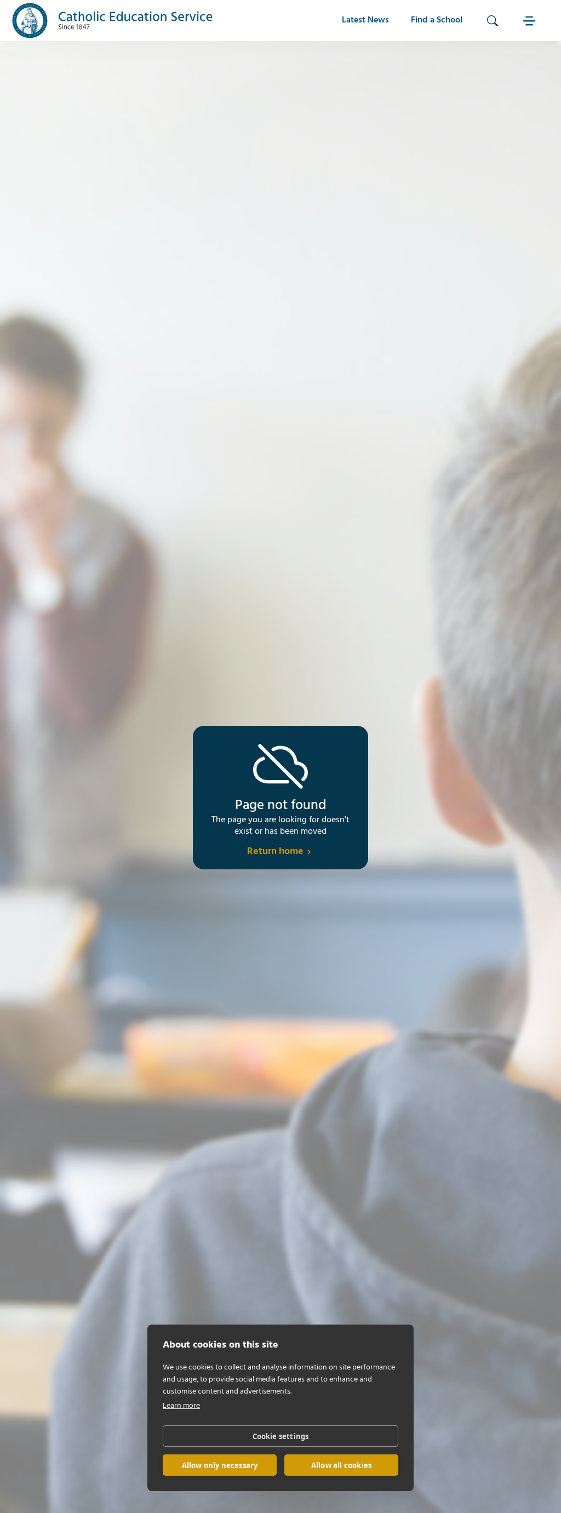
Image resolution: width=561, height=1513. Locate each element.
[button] (531, 20)
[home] (112, 20)
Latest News (365, 20)
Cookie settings (281, 1436)
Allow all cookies (341, 1465)
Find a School (436, 20)
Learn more (181, 1406)
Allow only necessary (220, 1465)
